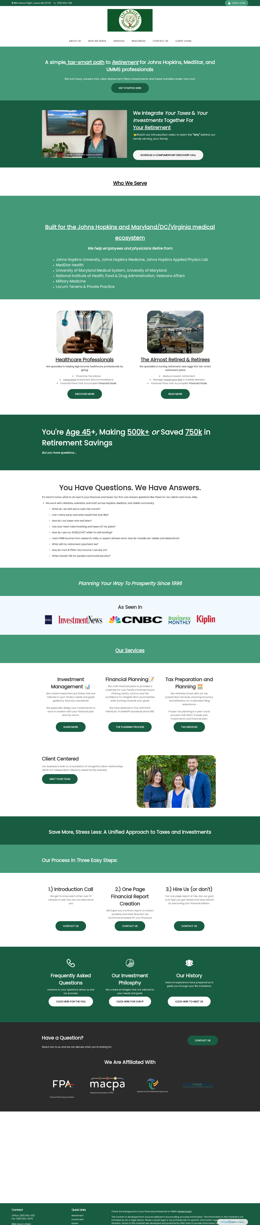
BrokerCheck (185, 1211)
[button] (74, 41)
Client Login (238, 3)
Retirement (78, 1215)
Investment (78, 1219)
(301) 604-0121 (64, 3)
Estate (75, 1223)
